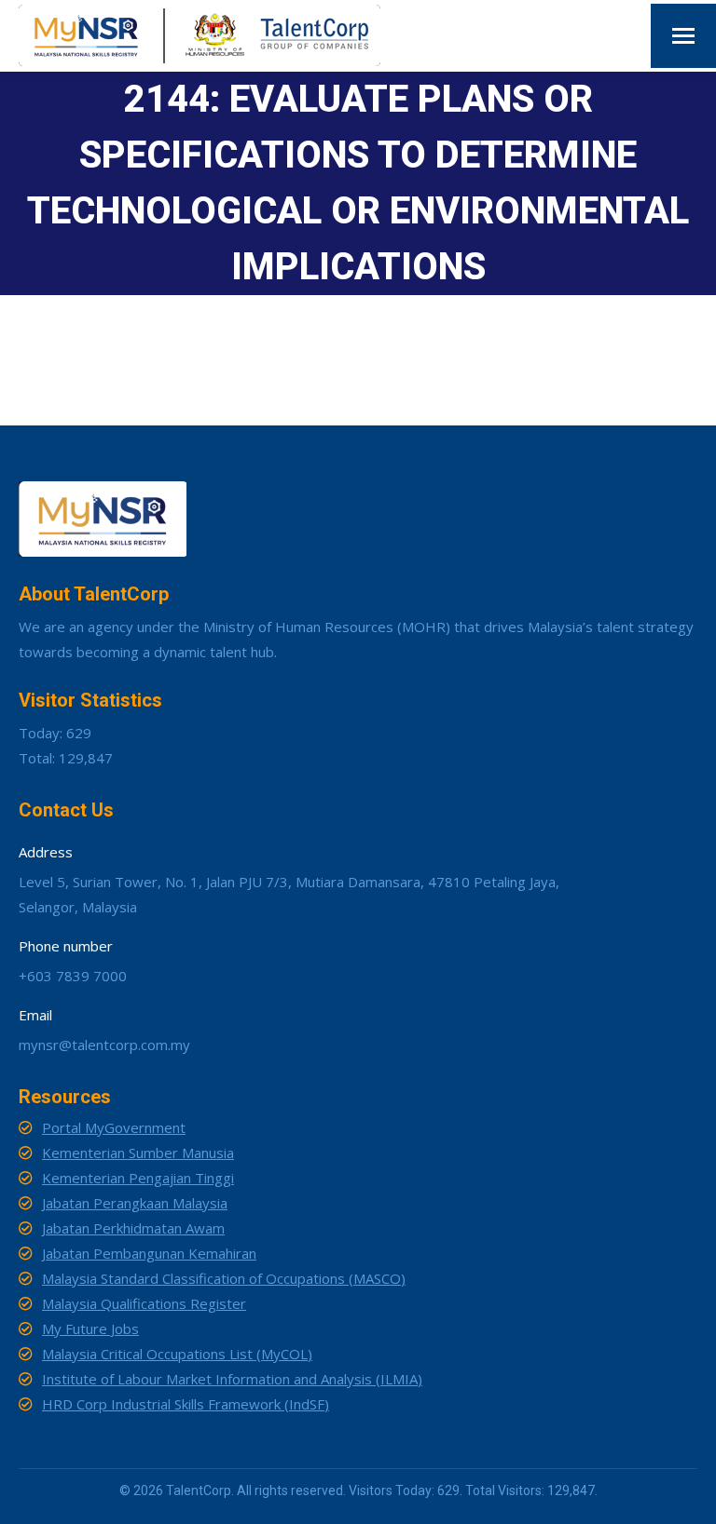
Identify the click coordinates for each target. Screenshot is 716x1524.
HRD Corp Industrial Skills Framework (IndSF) (185, 1404)
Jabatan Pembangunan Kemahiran (149, 1253)
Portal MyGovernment (114, 1127)
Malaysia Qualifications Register (144, 1303)
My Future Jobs (90, 1328)
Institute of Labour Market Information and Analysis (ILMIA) (232, 1378)
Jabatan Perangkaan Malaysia (134, 1203)
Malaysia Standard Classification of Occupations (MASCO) (224, 1278)
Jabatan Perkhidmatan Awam (133, 1228)
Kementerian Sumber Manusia (138, 1152)
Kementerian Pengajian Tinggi (138, 1177)
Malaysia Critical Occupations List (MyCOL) (177, 1353)
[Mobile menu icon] (683, 36)
